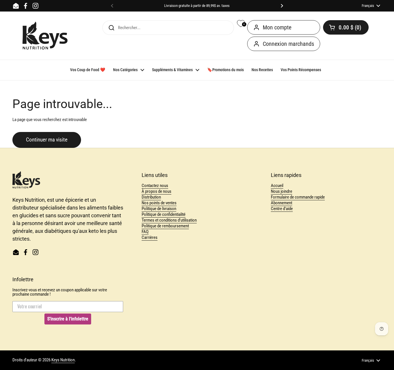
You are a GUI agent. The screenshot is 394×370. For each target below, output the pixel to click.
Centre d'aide (282, 208)
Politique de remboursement (165, 226)
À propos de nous (156, 191)
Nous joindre (281, 191)
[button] (346, 27)
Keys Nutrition (63, 360)
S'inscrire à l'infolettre (67, 319)
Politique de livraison (159, 208)
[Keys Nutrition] (44, 36)
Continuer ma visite (46, 140)
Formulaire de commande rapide (298, 197)
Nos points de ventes (159, 202)
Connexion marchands (288, 43)
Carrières (149, 237)
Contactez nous (155, 185)
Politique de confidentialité (163, 214)
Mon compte (277, 27)
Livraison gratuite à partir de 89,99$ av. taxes (197, 6)
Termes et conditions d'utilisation (169, 220)
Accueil (277, 185)
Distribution (151, 197)
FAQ (145, 231)
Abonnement (281, 202)
